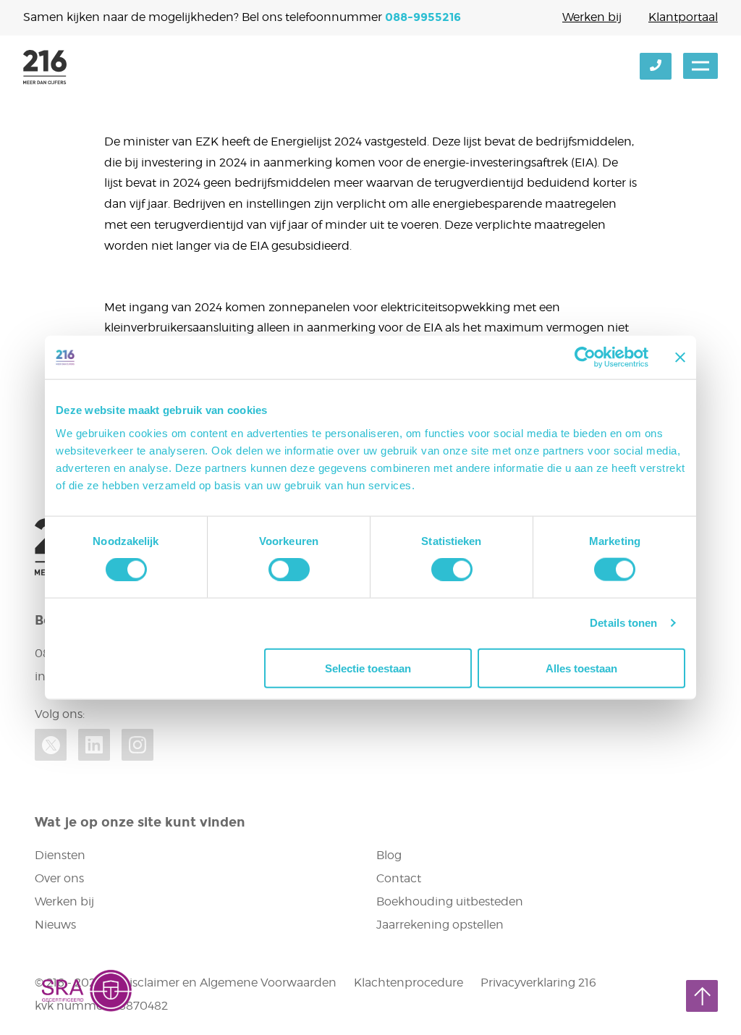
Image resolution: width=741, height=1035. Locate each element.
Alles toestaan (581, 668)
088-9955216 (423, 17)
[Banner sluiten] (680, 357)
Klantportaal (683, 17)
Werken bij (592, 17)
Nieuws (55, 925)
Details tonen (623, 623)
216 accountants (45, 67)
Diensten (60, 855)
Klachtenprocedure (408, 982)
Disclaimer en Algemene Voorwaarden (228, 982)
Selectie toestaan (368, 668)
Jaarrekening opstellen (440, 925)
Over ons (59, 878)
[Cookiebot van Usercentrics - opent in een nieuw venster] (585, 357)
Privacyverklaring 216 (538, 982)
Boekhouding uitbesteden (449, 901)
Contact (398, 878)
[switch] (289, 569)
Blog (389, 855)
